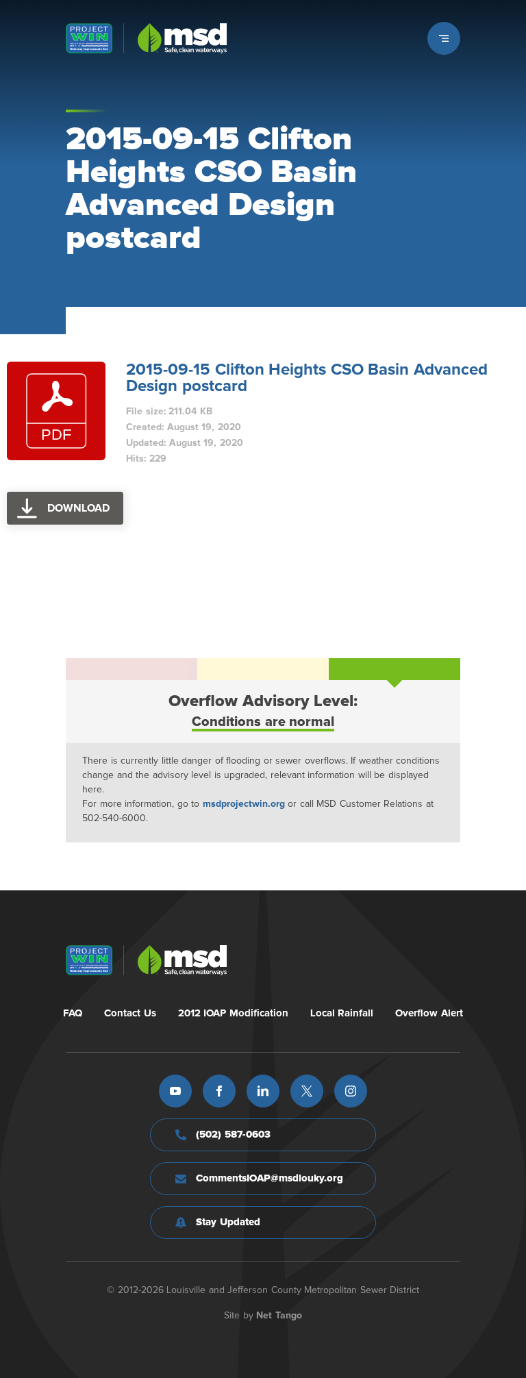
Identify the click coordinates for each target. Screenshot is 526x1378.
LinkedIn (263, 1091)
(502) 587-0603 (233, 1134)
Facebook (219, 1091)
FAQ (72, 1013)
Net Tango (279, 1315)
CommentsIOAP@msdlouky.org (269, 1178)
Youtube (175, 1091)
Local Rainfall (342, 1013)
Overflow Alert (429, 1013)
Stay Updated (228, 1222)
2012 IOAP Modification (233, 1013)
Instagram (350, 1091)
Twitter (306, 1091)
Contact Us (130, 1013)
